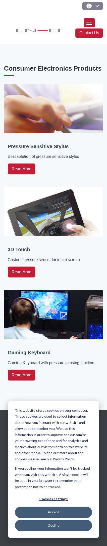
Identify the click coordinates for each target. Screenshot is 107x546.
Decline (53, 525)
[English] (92, 6)
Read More (21, 169)
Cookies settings (53, 499)
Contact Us (89, 33)
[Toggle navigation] (89, 22)
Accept (53, 512)
